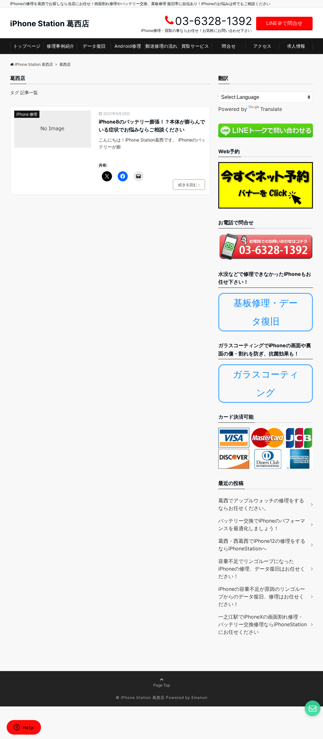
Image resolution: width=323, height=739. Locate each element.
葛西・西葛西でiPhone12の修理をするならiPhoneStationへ (261, 545)
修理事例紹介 (60, 46)
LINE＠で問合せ (284, 23)
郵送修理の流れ (161, 46)
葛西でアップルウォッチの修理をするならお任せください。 (261, 504)
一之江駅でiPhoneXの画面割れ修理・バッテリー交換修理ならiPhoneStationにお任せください (262, 624)
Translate (271, 109)
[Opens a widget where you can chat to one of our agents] (23, 728)
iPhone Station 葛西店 (49, 23)
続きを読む (187, 184)
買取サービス (195, 46)
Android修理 (128, 46)
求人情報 (296, 46)
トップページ (27, 46)
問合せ (229, 46)
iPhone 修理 (26, 114)
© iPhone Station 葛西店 (140, 697)
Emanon (199, 697)
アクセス (262, 46)
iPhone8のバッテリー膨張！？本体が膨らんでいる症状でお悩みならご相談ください (152, 125)
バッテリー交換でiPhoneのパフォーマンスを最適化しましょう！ (261, 524)
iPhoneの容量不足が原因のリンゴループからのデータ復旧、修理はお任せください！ (261, 596)
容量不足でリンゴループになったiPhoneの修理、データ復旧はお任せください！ (261, 568)
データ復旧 (94, 46)
